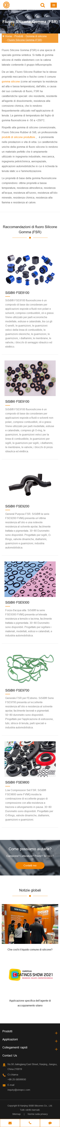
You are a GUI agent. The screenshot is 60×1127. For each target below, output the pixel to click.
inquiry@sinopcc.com (19, 1089)
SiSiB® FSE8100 (17, 293)
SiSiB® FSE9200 (17, 506)
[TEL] (30, 1123)
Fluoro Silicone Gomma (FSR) (25, 39)
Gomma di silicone (36, 36)
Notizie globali (30, 890)
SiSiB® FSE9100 (17, 401)
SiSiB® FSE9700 (17, 690)
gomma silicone (11, 81)
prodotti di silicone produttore (19, 137)
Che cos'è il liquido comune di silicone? (30, 949)
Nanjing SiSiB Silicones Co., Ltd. (36, 1105)
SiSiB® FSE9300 (17, 602)
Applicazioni (10, 1039)
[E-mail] (10, 1123)
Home (8, 36)
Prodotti (18, 36)
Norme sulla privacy (38, 1114)
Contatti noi (30, 865)
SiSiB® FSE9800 (17, 782)
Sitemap (16, 1114)
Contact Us (9, 1055)
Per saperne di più (30, 940)
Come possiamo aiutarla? (30, 849)
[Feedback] (50, 1123)
